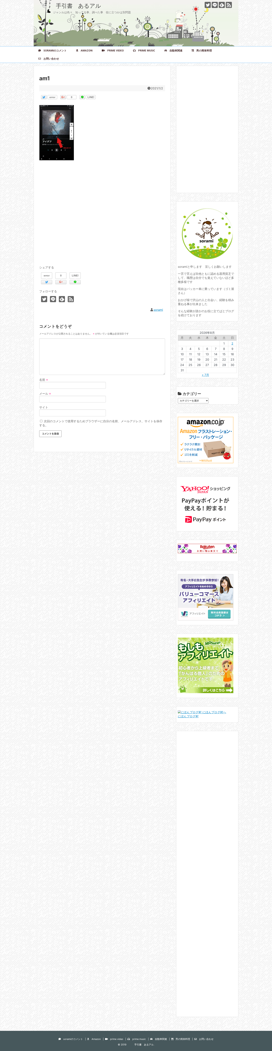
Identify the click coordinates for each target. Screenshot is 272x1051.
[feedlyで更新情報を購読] (222, 5)
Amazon (85, 50)
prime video (114, 50)
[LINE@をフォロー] (215, 5)
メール (45, 393)
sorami (158, 310)
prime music (145, 50)
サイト (43, 407)
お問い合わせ (50, 58)
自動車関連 (174, 50)
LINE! (91, 97)
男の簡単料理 (203, 50)
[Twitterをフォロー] (208, 5)
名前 (43, 380)
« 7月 (205, 375)
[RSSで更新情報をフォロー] (229, 5)
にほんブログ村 (188, 716)
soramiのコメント (54, 50)
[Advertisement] (102, 217)
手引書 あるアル (70, 5)
